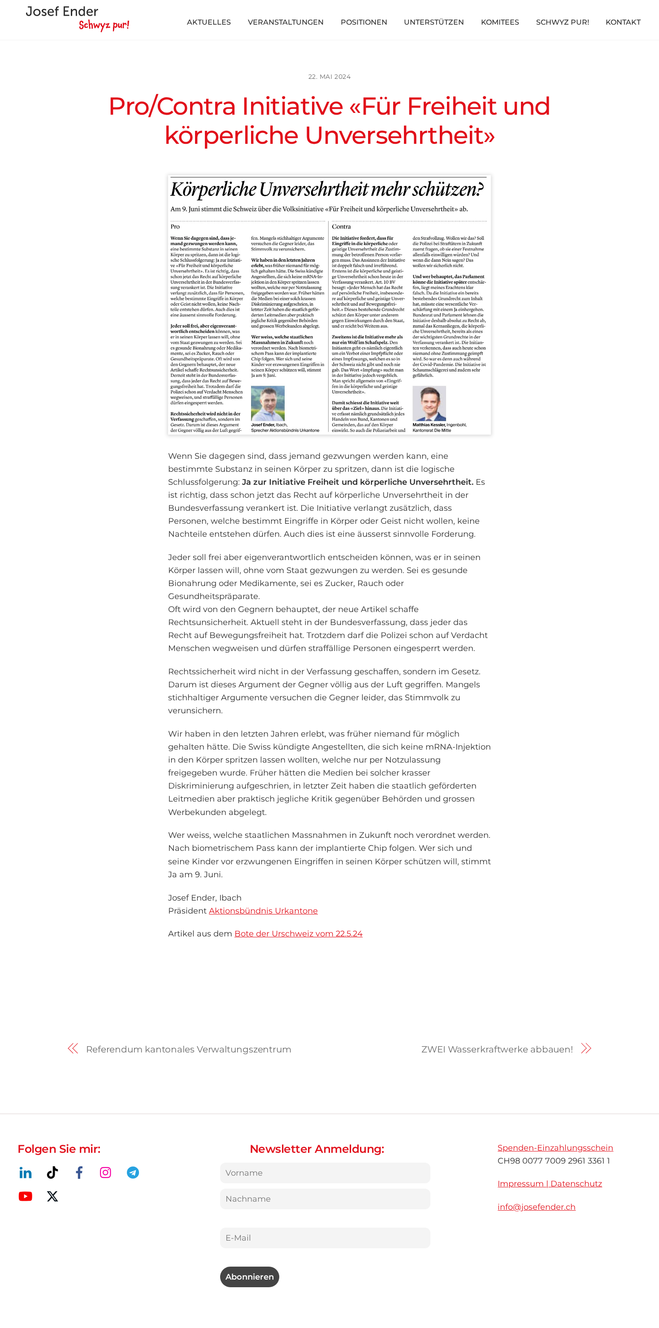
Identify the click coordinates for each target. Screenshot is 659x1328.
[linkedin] (27, 1172)
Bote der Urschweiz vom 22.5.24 (298, 933)
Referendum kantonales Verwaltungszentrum (188, 1049)
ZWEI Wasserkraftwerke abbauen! (497, 1049)
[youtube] (27, 1196)
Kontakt (623, 22)
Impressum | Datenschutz (550, 1183)
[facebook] (81, 1172)
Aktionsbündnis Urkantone (263, 910)
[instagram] (107, 1172)
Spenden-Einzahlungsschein (555, 1147)
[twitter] (54, 1196)
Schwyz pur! (562, 22)
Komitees (500, 22)
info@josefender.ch (537, 1207)
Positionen (364, 22)
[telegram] (134, 1172)
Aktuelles (209, 22)
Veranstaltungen (286, 22)
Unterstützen (434, 22)
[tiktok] (54, 1172)
